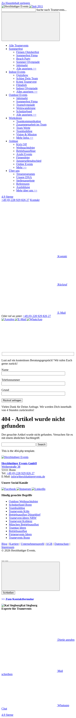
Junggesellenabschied (28, 160)
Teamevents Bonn (19, 537)
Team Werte (23, 127)
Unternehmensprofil (32, 543)
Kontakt (62, 256)
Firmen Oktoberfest (27, 52)
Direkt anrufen (66, 639)
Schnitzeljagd (24, 111)
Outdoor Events (18, 94)
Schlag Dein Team (27, 78)
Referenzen (23, 183)
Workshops (15, 118)
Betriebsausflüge (26, 150)
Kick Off (21, 144)
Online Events (24, 164)
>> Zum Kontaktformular (17, 599)
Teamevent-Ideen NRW (23, 517)
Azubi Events (24, 154)
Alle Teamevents (18, 45)
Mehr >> (21, 167)
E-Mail (61, 312)
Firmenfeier (23, 157)
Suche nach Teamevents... (51, 9)
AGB (49, 543)
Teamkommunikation (28, 121)
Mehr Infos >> (24, 137)
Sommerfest (16, 48)
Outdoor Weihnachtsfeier (23, 501)
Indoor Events (17, 71)
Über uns (14, 170)
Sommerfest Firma (27, 55)
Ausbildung (23, 187)
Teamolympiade (25, 104)
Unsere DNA (24, 177)
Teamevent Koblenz (20, 521)
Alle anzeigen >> (26, 68)
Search (41, 444)
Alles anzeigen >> (26, 91)
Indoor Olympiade (27, 88)
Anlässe (13, 141)
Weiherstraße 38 (10, 466)
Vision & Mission (26, 134)
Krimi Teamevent (26, 81)
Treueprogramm (25, 174)
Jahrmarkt (22, 65)
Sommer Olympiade (28, 62)
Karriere (14, 543)
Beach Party (23, 58)
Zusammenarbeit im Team (31, 124)
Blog (4, 543)
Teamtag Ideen (17, 527)
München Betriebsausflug (24, 524)
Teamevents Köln (19, 511)
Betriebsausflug (18, 531)
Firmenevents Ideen (20, 534)
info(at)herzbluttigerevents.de (28, 476)
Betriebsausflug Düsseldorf (24, 514)
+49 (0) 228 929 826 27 (15, 200)
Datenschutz (61, 543)
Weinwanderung (25, 108)
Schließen (8, 592)
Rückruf (62, 284)
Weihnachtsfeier (25, 147)
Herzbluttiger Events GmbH (19, 463)
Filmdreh (21, 85)
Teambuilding (24, 131)
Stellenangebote (25, 180)
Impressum (7, 547)
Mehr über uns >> (26, 190)
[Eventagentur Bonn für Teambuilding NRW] (36, 6)
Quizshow (22, 75)
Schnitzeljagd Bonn (20, 504)
